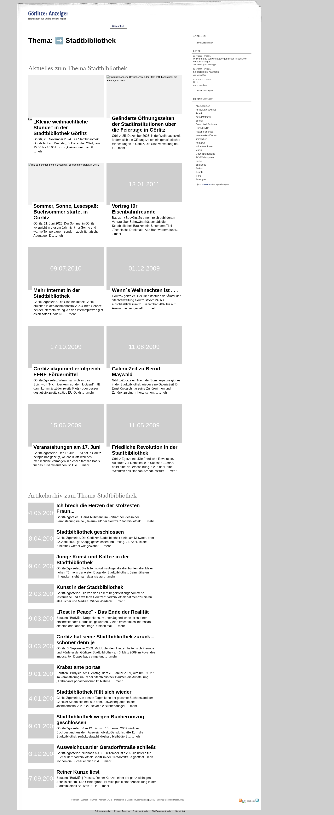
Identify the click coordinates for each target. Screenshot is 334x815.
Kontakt (102, 800)
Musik (199, 150)
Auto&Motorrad (203, 117)
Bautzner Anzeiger (141, 811)
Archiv (152, 800)
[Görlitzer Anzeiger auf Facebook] (248, 801)
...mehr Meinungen (204, 91)
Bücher (199, 121)
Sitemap (160, 800)
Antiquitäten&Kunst (206, 110)
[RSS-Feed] (240, 801)
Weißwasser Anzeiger (162, 811)
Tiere (198, 176)
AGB (109, 800)
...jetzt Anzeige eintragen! (212, 184)
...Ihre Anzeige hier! (204, 43)
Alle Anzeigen (203, 106)
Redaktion (74, 800)
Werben (84, 800)
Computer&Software (206, 124)
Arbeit (199, 113)
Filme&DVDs (202, 128)
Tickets (199, 172)
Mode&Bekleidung (205, 154)
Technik (200, 168)
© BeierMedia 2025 (175, 800)
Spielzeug (201, 165)
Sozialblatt (180, 811)
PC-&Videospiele (205, 157)
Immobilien (201, 139)
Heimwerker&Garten (206, 135)
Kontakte (200, 143)
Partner (93, 800)
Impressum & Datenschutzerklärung (131, 800)
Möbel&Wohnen (204, 146)
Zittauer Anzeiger (122, 811)
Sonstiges (201, 179)
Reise (199, 161)
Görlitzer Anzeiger (48, 13)
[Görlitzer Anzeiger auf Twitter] (257, 801)
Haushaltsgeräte (204, 132)
